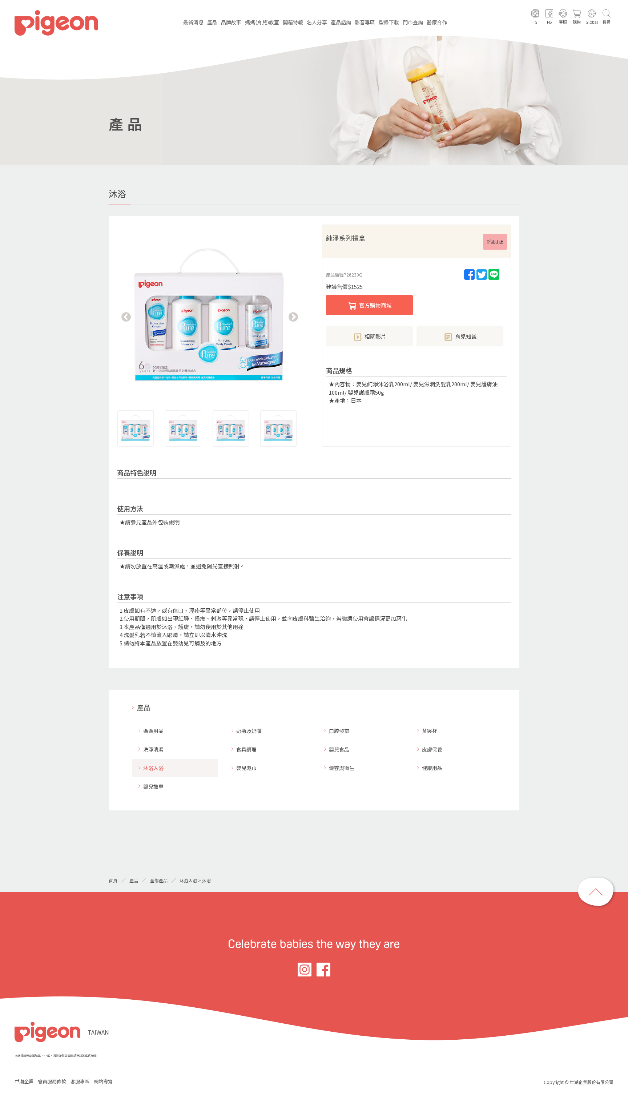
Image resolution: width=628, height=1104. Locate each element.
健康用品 (432, 767)
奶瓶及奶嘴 (249, 730)
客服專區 (80, 1081)
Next (293, 317)
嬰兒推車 (153, 786)
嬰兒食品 (339, 749)
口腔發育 (339, 730)
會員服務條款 (52, 1081)
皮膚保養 (432, 749)
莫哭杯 (429, 730)
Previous (126, 317)
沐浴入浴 (153, 767)
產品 (143, 707)
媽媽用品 (153, 730)
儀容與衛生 (341, 767)
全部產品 (159, 880)
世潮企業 (24, 1081)
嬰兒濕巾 (246, 767)
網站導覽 (103, 1081)
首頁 (113, 880)
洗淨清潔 (153, 749)
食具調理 (246, 749)
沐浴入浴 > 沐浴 (195, 880)
